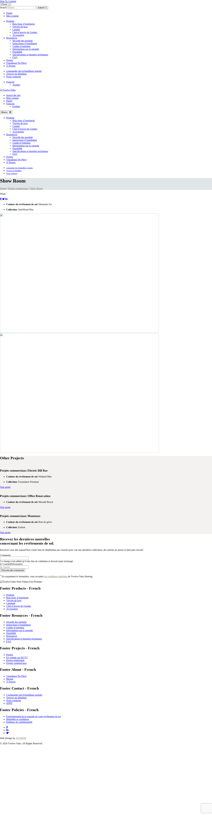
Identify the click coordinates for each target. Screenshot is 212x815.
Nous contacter (13, 76)
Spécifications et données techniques (30, 54)
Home (3, 188)
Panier (9, 13)
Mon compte (12, 16)
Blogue (9, 679)
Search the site (13, 95)
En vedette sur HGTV (17, 657)
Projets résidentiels (15, 660)
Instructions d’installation (24, 43)
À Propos (11, 66)
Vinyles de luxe (20, 26)
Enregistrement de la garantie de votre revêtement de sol (33, 716)
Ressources (11, 38)
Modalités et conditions (17, 719)
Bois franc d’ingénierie (23, 24)
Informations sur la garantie (25, 49)
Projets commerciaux (18, 188)
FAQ (14, 57)
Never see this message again (64, 813)
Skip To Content (8, 1)
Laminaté (10, 603)
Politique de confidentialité (19, 722)
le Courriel (11, 564)
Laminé (16, 29)
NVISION (21, 738)
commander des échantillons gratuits (24, 71)
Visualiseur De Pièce (16, 63)
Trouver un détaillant (16, 74)
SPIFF (9, 703)
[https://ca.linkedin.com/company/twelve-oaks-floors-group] (7, 730)
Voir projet (5, 487)
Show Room (36, 188)
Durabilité (17, 52)
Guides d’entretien (21, 46)
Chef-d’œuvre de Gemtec (24, 32)
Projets (9, 60)
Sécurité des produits (22, 40)
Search (3, 7)
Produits (10, 21)
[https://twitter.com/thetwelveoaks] (7, 733)
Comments (5, 555)
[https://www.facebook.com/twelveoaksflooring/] (7, 727)
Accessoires (18, 35)
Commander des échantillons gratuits (24, 695)
